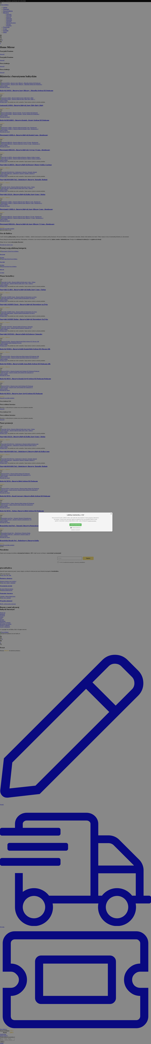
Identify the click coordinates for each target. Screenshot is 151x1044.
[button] (75, 521)
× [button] (111, 513)
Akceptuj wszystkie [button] (75, 524)
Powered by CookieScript (75, 529)
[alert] (75, 522)
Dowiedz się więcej (92, 520)
